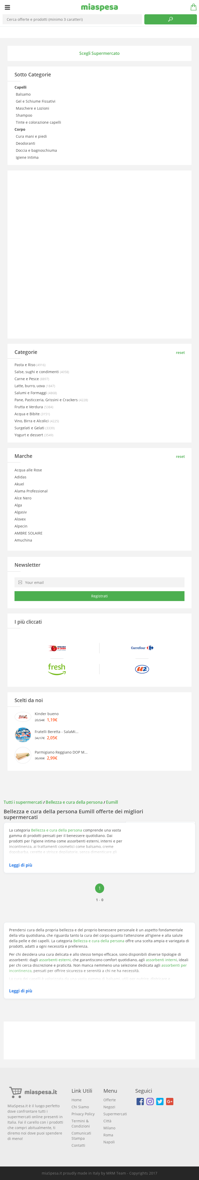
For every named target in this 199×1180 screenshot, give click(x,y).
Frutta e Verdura (29, 406)
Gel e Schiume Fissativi (36, 101)
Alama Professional (31, 491)
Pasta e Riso (25, 364)
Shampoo (24, 115)
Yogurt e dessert (29, 434)
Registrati (99, 596)
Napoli (109, 1141)
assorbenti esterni (55, 959)
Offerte (109, 1099)
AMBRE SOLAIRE (28, 533)
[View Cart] (191, 7)
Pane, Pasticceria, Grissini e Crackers (47, 399)
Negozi (109, 1106)
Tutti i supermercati (23, 802)
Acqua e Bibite (28, 413)
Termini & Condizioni (81, 1123)
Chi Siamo (80, 1106)
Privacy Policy (83, 1113)
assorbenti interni (161, 959)
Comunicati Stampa (81, 1136)
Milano (109, 1127)
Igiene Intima (28, 157)
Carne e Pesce (27, 378)
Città (107, 1120)
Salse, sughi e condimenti (37, 371)
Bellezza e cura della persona (74, 802)
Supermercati (115, 1113)
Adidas (20, 476)
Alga (18, 505)
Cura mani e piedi (32, 136)
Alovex (20, 519)
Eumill (112, 802)
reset (180, 352)
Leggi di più (20, 865)
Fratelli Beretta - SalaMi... (57, 731)
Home (77, 1099)
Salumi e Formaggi (31, 392)
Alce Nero (23, 498)
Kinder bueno (47, 713)
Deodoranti (26, 143)
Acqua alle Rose (28, 469)
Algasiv (21, 512)
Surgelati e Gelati (30, 427)
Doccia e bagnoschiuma (37, 150)
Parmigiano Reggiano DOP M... (61, 752)
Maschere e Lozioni (33, 108)
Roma (108, 1134)
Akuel (19, 484)
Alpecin (21, 526)
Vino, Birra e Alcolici (32, 420)
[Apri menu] (7, 7)
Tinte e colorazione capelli (39, 122)
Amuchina (23, 540)
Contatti (78, 1145)
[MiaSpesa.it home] (99, 7)
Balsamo (24, 94)
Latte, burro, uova (30, 385)
